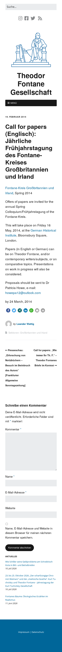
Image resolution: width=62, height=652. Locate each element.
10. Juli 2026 (11, 568)
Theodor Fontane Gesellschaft (31, 83)
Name (10, 476)
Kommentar (13, 429)
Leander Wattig (25, 324)
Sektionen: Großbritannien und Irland (27, 332)
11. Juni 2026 (11, 603)
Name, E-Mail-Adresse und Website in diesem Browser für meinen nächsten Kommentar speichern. (28, 532)
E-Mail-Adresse (15, 492)
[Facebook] (26, 18)
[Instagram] (20, 18)
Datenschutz (38, 632)
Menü (13, 102)
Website (10, 508)
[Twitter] (33, 18)
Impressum (23, 632)
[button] (8, 310)
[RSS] (40, 18)
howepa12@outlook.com (23, 292)
